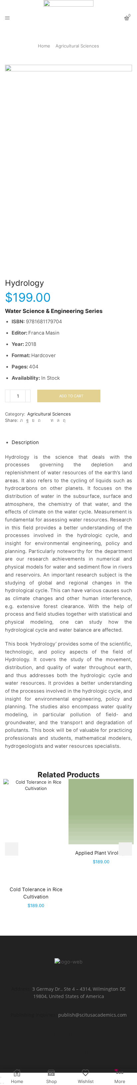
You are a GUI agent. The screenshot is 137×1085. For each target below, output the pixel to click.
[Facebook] (27, 420)
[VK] (33, 420)
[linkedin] (52, 420)
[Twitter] (21, 420)
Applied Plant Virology (101, 853)
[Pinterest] (39, 420)
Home (44, 45)
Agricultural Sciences (77, 45)
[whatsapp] (58, 420)
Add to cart (71, 396)
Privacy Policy (68, 1033)
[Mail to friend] (45, 420)
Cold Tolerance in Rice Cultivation (36, 893)
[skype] (63, 420)
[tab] (25, 442)
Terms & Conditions (68, 1052)
